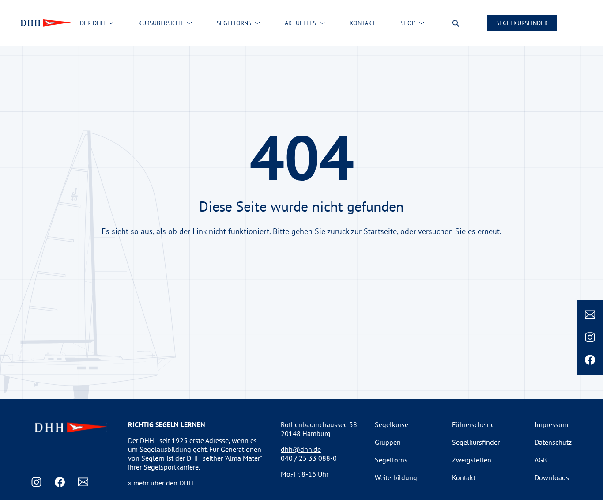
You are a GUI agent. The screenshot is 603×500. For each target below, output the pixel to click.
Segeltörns (391, 459)
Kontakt (463, 477)
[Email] (589, 314)
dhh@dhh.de (301, 449)
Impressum (551, 424)
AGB (541, 459)
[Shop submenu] (421, 23)
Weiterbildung (396, 477)
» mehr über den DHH (160, 482)
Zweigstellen (471, 459)
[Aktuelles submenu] (322, 23)
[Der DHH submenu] (110, 23)
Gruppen (388, 442)
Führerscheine (473, 424)
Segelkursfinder (522, 23)
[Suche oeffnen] (456, 23)
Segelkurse (391, 424)
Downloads (552, 477)
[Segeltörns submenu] (257, 23)
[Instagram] (589, 337)
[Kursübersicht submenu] (189, 23)
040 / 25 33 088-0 (309, 458)
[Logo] (45, 22)
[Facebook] (589, 359)
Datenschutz (553, 442)
